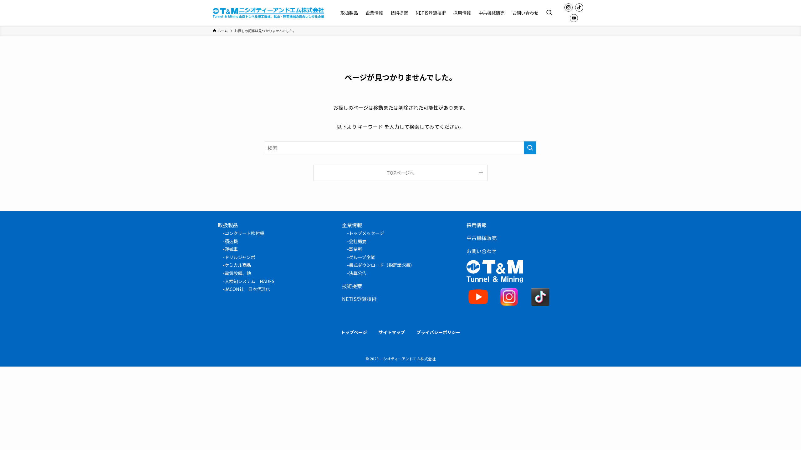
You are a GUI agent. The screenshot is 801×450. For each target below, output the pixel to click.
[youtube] (574, 18)
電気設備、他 (238, 273)
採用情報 (477, 225)
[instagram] (568, 7)
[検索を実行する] (530, 147)
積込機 (231, 241)
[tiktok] (579, 7)
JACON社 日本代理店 (247, 289)
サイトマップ (392, 332)
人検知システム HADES (249, 281)
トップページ (354, 332)
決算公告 (357, 273)
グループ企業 (362, 257)
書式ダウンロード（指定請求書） (382, 265)
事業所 (355, 249)
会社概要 (357, 241)
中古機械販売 (482, 238)
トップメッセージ (366, 233)
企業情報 (352, 225)
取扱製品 (228, 225)
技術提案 (352, 286)
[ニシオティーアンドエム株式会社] (268, 13)
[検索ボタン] (549, 13)
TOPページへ (400, 172)
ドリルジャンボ (240, 257)
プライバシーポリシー (438, 332)
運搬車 (231, 249)
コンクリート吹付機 (244, 233)
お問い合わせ (482, 251)
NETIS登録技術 (359, 298)
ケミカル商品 (238, 265)
